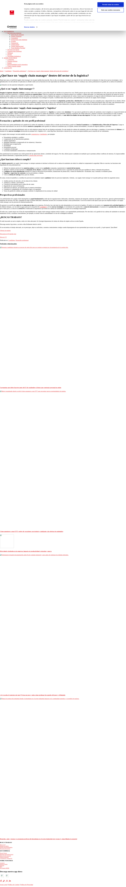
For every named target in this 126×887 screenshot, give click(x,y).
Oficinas (2, 865)
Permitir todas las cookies (110, 4)
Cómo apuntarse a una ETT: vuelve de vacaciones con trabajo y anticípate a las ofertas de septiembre (31, 531)
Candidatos (11, 240)
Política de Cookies (13, 884)
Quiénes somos (3, 864)
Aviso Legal (3, 884)
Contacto (2, 863)
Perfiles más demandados (6, 847)
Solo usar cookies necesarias (110, 10)
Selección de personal (5, 855)
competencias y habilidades (39, 134)
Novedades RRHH (4, 868)
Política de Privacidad (26, 884)
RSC (1, 866)
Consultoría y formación (6, 858)
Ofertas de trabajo (4, 846)
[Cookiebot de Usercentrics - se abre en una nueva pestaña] (12, 27)
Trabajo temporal (4, 857)
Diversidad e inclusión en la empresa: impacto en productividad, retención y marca (26, 551)
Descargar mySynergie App (8, 234)
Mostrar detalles (29, 27)
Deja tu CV (3, 237)
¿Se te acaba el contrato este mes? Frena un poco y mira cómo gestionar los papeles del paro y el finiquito (32, 695)
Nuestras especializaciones (6, 854)
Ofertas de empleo (5, 230)
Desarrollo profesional (22, 240)
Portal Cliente (3, 853)
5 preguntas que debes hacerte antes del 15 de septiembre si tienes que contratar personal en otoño (30, 387)
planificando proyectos (35, 155)
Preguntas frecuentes (5, 848)
